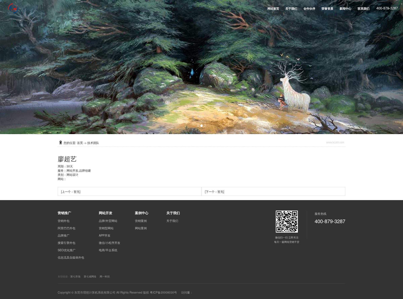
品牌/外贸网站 (108, 221)
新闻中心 (345, 8)
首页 (80, 143)
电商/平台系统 (108, 250)
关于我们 (291, 8)
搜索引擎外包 (66, 243)
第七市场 (75, 276)
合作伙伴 (309, 8)
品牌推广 (63, 235)
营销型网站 (106, 228)
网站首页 (273, 8)
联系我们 (363, 8)
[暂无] (70, 191)
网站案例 (141, 228)
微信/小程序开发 (109, 243)
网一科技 (105, 276)
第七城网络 (90, 276)
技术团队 (93, 143)
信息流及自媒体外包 (71, 257)
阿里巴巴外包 (66, 228)
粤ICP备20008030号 (163, 292)
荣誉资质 (327, 8)
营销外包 (63, 221)
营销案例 (141, 221)
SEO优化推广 (67, 250)
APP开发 (104, 235)
